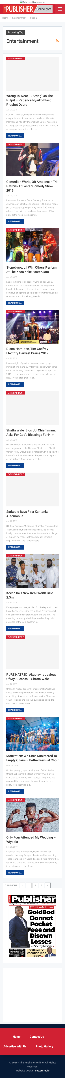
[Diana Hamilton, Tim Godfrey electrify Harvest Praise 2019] (32, 327)
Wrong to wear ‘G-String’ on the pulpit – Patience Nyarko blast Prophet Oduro (29, 100)
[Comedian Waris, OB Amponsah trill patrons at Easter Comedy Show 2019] (32, 160)
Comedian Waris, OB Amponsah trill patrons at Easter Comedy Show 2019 (32, 186)
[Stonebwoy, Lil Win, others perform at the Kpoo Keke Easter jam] (32, 245)
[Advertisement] (32, 994)
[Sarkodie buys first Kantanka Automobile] (32, 489)
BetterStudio (42, 1070)
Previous (11, 885)
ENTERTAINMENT (16, 59)
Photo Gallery (44, 1046)
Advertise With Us (15, 1046)
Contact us (37, 1036)
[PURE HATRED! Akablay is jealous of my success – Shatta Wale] (32, 652)
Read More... (15, 135)
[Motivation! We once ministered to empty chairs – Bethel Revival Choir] (32, 734)
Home (17, 1036)
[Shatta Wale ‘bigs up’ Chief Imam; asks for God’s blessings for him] (32, 408)
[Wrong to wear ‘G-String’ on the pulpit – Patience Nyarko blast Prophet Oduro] (32, 74)
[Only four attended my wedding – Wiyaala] (32, 815)
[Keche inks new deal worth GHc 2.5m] (32, 571)
